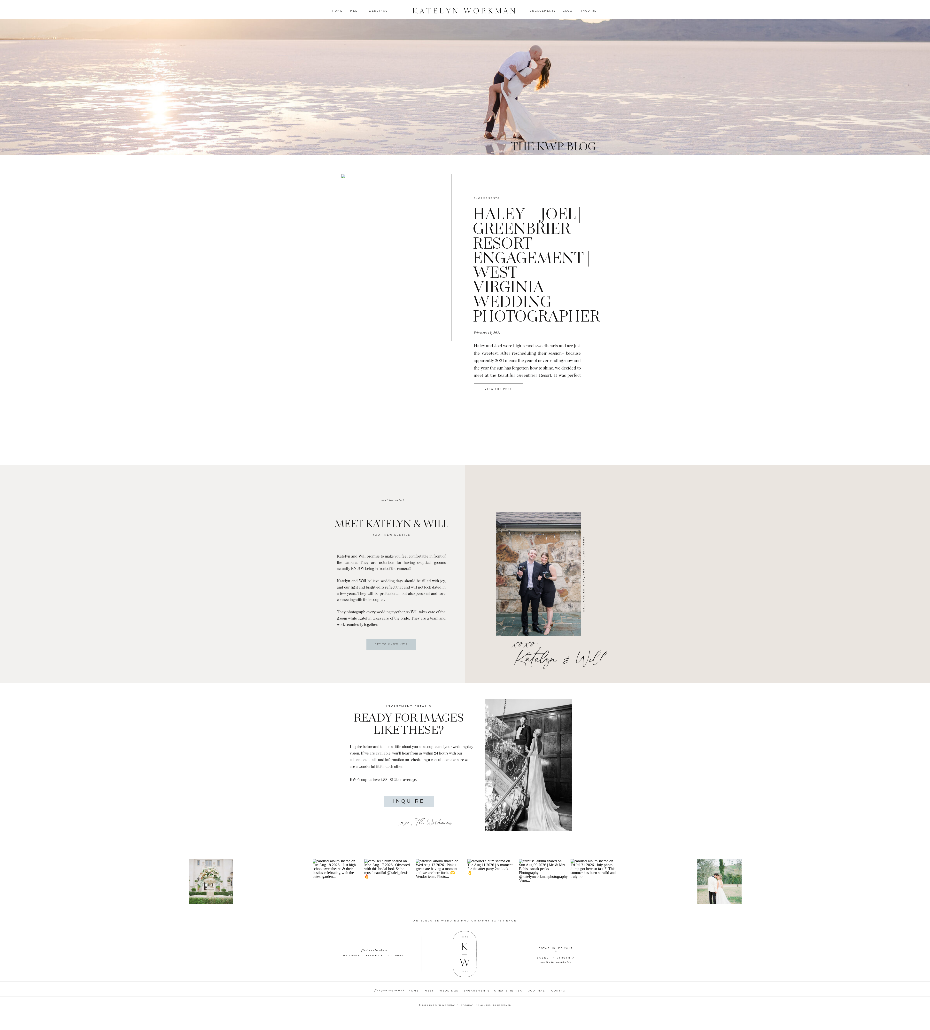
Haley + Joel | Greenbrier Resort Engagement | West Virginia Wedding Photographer (536, 266)
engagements (486, 198)
